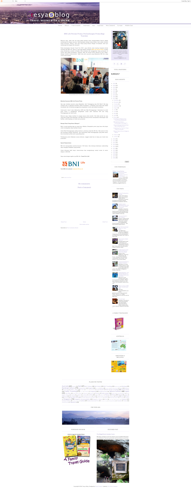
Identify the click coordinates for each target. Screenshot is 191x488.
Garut (81, 391)
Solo (106, 399)
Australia (100, 25)
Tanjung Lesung (104, 400)
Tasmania (119, 400)
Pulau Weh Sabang (74, 397)
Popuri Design (98, 486)
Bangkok (90, 388)
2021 (114, 91)
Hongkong (93, 391)
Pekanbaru (111, 396)
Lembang (85, 394)
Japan (127, 391)
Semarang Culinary (114, 397)
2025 (114, 83)
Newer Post (63, 221)
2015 (114, 140)
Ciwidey (87, 389)
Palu (94, 396)
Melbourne (64, 396)
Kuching (73, 394)
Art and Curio (121, 299)
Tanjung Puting (112, 400)
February (116, 134)
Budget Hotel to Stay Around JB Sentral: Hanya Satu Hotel (123, 251)
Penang (117, 396)
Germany (86, 391)
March (115, 117)
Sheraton (121, 397)
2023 (114, 87)
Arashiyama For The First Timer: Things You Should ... (121, 128)
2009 (114, 152)
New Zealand (110, 25)
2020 (114, 93)
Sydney (82, 400)
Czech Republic (100, 389)
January (116, 136)
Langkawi (79, 394)
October (116, 104)
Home (60, 25)
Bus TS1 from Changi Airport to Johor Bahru (123, 228)
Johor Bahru (68, 393)
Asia (93, 25)
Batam (97, 388)
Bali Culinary (88, 386)
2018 (114, 96)
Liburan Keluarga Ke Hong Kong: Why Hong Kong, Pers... (121, 125)
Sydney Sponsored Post (93, 400)
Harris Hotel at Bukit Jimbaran (123, 239)
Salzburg (106, 397)
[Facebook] (114, 64)
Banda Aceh (117, 386)
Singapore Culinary (97, 399)
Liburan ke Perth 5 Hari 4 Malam (122, 216)
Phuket (127, 396)
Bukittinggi (66, 389)
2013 (114, 144)
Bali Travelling (108, 386)
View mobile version (84, 224)
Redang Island (100, 397)
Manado (120, 394)
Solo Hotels (111, 399)
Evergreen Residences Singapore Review (123, 262)
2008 (114, 154)
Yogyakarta (73, 402)
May (115, 113)
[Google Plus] (124, 64)
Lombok (90, 394)
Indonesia (86, 25)
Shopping (127, 397)
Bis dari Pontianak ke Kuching (123, 194)
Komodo (97, 393)
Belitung (102, 388)
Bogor (120, 388)
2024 (114, 85)
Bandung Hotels (82, 388)
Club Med (93, 389)
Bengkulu (107, 388)
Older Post (105, 221)
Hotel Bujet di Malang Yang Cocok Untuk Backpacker (120, 119)
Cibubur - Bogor (74, 389)
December (116, 100)
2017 (114, 98)
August (116, 107)
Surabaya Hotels (76, 400)
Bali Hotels (98, 386)
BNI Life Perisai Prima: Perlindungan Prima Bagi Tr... (121, 122)
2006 (114, 157)
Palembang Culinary (87, 396)
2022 (114, 89)
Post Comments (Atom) (72, 227)
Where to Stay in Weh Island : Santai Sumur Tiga (123, 287)
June (115, 111)
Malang (113, 394)
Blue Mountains (114, 388)
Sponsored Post (67, 177)
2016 (114, 139)
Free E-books (76, 25)
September (116, 106)
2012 (114, 146)
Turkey (125, 400)
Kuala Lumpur (105, 393)
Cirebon (82, 389)
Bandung (124, 386)
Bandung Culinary (68, 388)
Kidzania (92, 393)
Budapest (127, 388)
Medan (126, 394)
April (115, 115)
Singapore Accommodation (82, 399)
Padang (79, 396)
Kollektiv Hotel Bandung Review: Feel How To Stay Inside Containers (123, 205)
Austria (74, 386)
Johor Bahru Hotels (77, 393)
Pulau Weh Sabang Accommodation (88, 397)
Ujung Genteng (65, 402)
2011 (114, 148)
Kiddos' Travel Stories (118, 171)
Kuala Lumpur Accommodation (118, 393)
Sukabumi (118, 399)
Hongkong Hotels (103, 391)
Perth (122, 396)
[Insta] (121, 64)
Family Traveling (71, 391)
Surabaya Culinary (66, 400)
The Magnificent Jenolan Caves (106, 434)
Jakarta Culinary (115, 391)
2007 (114, 156)
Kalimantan (85, 393)
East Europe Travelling (112, 389)
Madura (101, 394)
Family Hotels (125, 389)
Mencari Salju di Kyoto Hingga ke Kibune (121, 132)
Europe (119, 25)
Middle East (129, 25)
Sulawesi (124, 399)
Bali (79, 386)
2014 (114, 142)
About (67, 25)
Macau (96, 394)
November (116, 102)
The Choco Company (113, 486)
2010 (114, 150)
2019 (114, 94)
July (115, 109)
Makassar (107, 394)
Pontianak (66, 397)
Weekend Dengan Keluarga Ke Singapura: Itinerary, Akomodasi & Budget (123, 175)
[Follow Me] (117, 64)
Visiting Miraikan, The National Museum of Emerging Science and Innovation (123, 274)
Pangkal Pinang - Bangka (102, 396)
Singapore (67, 399)
